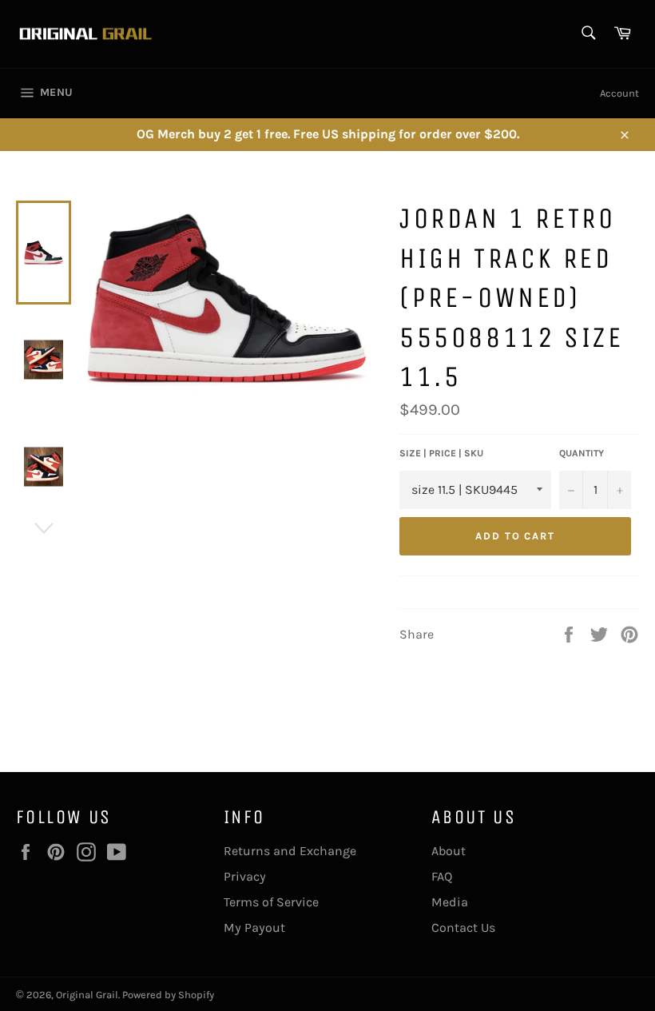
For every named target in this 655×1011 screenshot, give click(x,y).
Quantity (581, 453)
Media (449, 902)
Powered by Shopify (168, 995)
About (448, 850)
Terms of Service (271, 902)
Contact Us (463, 927)
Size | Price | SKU (441, 453)
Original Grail (87, 995)
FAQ (441, 876)
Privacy (245, 876)
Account (619, 93)
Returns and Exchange (290, 850)
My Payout (254, 927)
